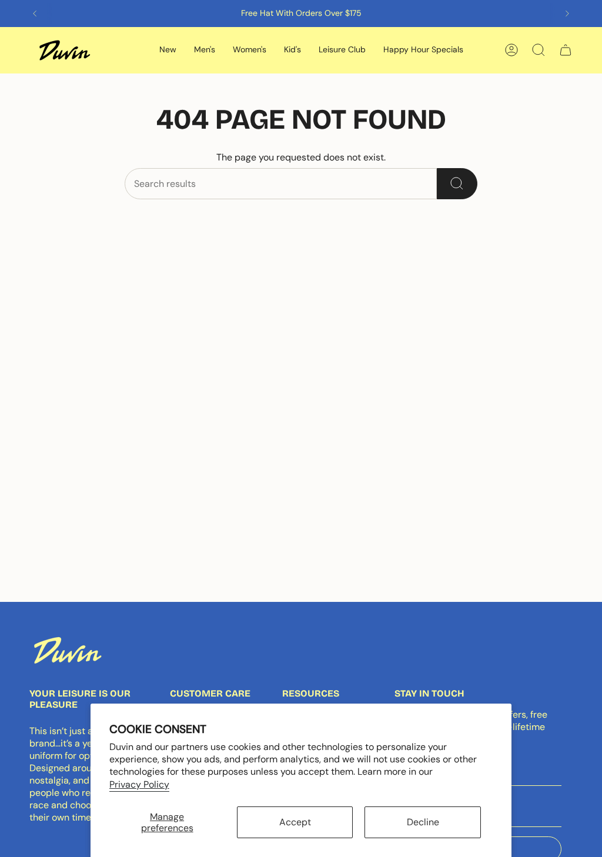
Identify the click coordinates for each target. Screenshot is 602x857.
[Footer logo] (67, 650)
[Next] (567, 13)
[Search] (457, 183)
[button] (167, 50)
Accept (295, 822)
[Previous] (34, 13)
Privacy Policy (139, 784)
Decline (423, 822)
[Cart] (565, 50)
